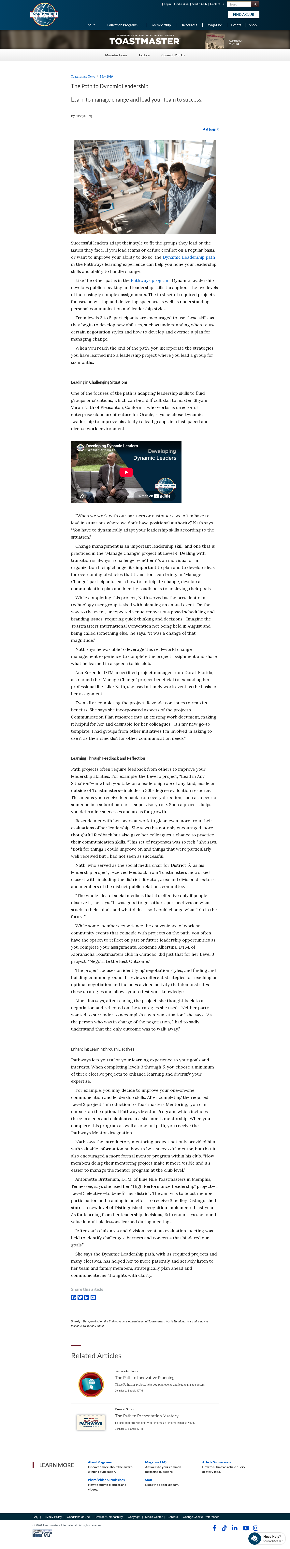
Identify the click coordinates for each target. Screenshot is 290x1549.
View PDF (234, 43)
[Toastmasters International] (44, 14)
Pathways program (150, 280)
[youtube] (214, 129)
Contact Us (217, 4)
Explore (144, 55)
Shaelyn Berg (84, 116)
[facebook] (204, 129)
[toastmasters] (145, 39)
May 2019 (106, 76)
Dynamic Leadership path (189, 257)
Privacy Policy (52, 1516)
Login (167, 4)
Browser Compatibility (109, 1516)
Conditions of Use (78, 1516)
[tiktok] (207, 129)
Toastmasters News (83, 76)
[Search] (255, 4)
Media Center (154, 1516)
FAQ (35, 1516)
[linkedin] (210, 129)
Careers (172, 1516)
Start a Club (199, 4)
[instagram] (218, 129)
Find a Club (181, 4)
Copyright (134, 1516)
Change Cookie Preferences (201, 1516)
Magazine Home (116, 55)
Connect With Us (173, 55)
